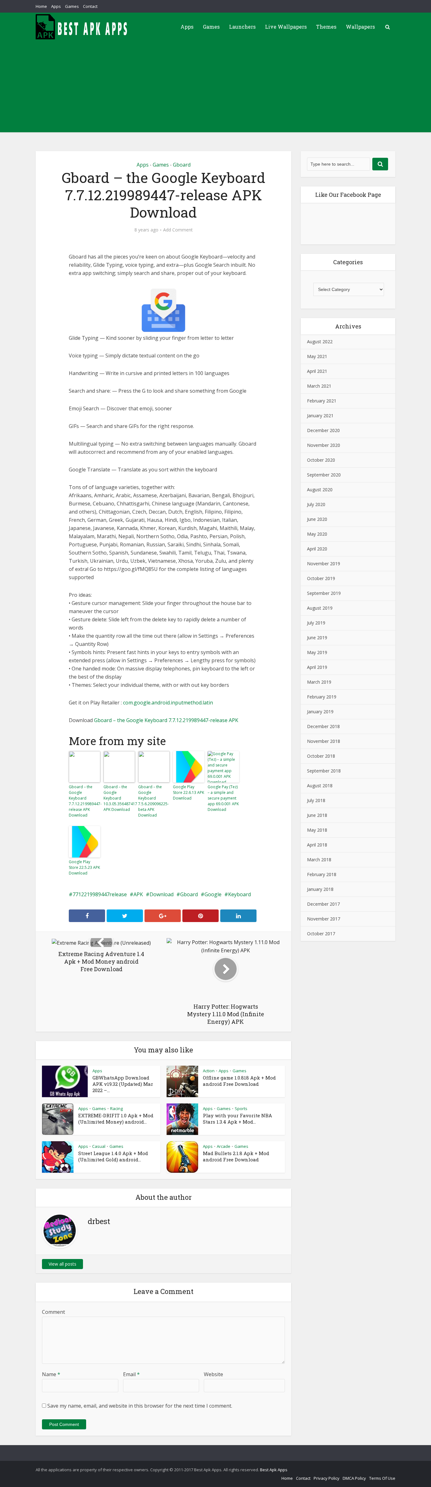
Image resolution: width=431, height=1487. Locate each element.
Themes (326, 26)
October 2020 (321, 460)
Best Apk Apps (273, 1470)
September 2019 (324, 593)
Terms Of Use (382, 1478)
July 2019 (316, 623)
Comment (53, 1311)
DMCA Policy (354, 1478)
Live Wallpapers (286, 26)
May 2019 (317, 652)
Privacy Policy (326, 1478)
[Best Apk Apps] (83, 26)
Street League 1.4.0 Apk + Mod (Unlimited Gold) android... (113, 1156)
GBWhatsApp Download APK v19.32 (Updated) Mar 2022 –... (122, 1083)
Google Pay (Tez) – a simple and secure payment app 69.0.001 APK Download (223, 798)
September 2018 (324, 771)
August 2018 (320, 786)
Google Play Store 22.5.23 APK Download (84, 867)
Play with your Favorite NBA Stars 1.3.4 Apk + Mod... (237, 1118)
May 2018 (317, 830)
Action (209, 1071)
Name (51, 1374)
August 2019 (320, 608)
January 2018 (320, 889)
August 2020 (320, 490)
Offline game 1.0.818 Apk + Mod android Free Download (239, 1080)
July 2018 (316, 800)
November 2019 (323, 564)
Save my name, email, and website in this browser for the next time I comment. (139, 1405)
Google (212, 894)
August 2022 (320, 342)
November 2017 (323, 919)
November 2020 (323, 445)
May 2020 (317, 534)
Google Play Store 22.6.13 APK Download (188, 792)
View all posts (62, 1264)
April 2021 (317, 371)
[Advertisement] (215, 88)
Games (72, 6)
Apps (56, 6)
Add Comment (178, 230)
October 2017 (321, 934)
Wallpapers (360, 26)
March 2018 (319, 860)
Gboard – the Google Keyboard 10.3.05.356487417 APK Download (119, 798)
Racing (116, 1108)
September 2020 (324, 475)
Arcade (223, 1146)
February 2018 (321, 874)
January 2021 (320, 416)
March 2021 (319, 386)
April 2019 (317, 667)
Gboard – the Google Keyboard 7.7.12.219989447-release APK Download (84, 801)
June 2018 (317, 815)
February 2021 (321, 401)
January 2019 (320, 712)
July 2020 (316, 504)
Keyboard (239, 894)
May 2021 (317, 356)
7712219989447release (100, 894)
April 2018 (317, 845)
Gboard (182, 164)
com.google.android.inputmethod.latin (168, 702)
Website (213, 1374)
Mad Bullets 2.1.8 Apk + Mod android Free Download (236, 1156)
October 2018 (321, 756)
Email (131, 1374)
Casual (98, 1146)
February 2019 (321, 697)
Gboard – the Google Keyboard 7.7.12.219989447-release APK (166, 720)
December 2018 (323, 726)
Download (162, 894)
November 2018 (323, 741)
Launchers (242, 26)
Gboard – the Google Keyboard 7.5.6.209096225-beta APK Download (153, 801)
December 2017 (323, 904)
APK (138, 894)
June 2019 (317, 638)
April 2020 (317, 549)
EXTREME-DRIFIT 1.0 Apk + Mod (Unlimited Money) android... (115, 1118)
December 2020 (323, 430)
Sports (241, 1108)
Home (41, 6)
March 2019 (319, 682)
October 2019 (321, 578)
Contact (90, 6)
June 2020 (317, 519)
